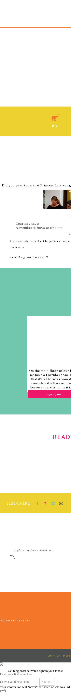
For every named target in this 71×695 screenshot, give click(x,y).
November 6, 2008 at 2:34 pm (39, 228)
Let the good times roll (30, 257)
